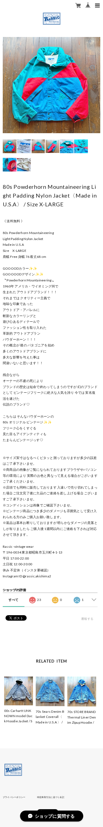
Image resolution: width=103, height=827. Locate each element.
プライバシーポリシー (14, 797)
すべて (14, 600)
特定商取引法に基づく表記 (50, 797)
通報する (87, 618)
